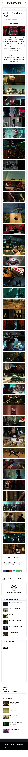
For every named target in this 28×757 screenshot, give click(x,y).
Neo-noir (18, 564)
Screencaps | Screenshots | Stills (18, 747)
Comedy (9, 562)
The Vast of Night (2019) (16, 602)
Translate (14, 691)
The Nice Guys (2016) (15, 620)
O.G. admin (6, 19)
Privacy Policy (20, 744)
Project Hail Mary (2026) (15, 722)
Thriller (12, 566)
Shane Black (6, 566)
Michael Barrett (7, 564)
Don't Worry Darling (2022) (16, 608)
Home (4, 9)
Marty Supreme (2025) (15, 626)
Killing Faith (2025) (14, 716)
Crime (14, 562)
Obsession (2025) (14, 632)
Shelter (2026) (13, 614)
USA (16, 566)
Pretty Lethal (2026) (14, 729)
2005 (7, 9)
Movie (13, 564)
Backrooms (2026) (14, 709)
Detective (20, 562)
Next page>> (14, 557)
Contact (13, 744)
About (6, 744)
